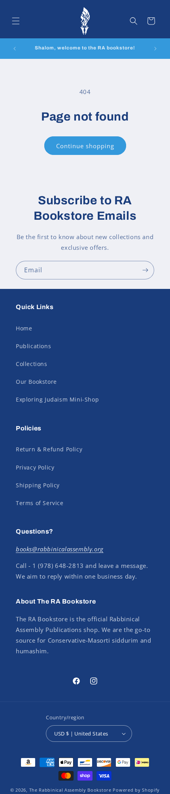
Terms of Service (40, 503)
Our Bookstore (36, 381)
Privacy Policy (35, 467)
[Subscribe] (145, 270)
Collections (31, 364)
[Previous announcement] (14, 48)
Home (24, 328)
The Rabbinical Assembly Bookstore (70, 790)
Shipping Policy (38, 485)
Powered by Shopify (136, 790)
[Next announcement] (155, 48)
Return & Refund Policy (49, 449)
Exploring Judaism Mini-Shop (57, 399)
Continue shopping (85, 146)
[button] (16, 21)
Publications (33, 346)
